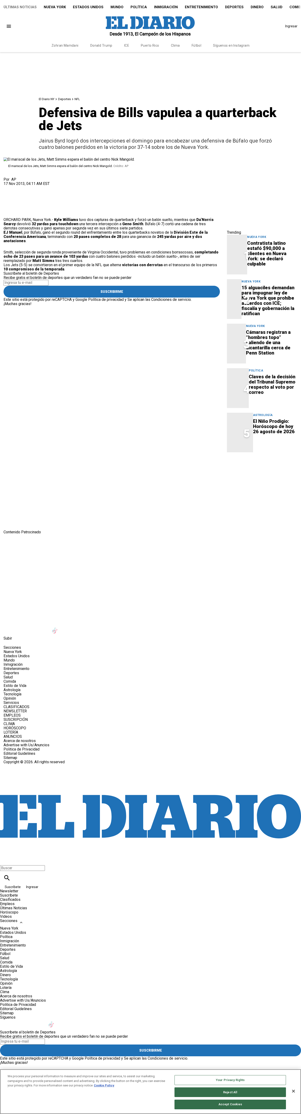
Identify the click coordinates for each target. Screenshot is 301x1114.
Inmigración (166, 7)
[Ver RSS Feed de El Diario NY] (112, 627)
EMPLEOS (12, 715)
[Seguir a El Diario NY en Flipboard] (78, 627)
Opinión (10, 698)
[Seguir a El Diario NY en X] (21, 627)
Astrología (263, 415)
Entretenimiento (201, 7)
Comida (10, 681)
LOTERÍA (11, 732)
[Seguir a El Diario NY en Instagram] (32, 627)
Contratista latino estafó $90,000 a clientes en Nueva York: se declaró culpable (266, 253)
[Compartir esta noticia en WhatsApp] (9, 188)
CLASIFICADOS (16, 707)
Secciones (8, 920)
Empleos (7, 904)
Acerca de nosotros (20, 741)
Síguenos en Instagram (231, 45)
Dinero (257, 7)
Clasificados (10, 899)
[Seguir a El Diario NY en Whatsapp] (101, 627)
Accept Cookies (230, 1104)
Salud (276, 7)
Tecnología (12, 694)
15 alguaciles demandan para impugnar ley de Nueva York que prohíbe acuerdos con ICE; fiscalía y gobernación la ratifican (268, 300)
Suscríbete (13, 887)
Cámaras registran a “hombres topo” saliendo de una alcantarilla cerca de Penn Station (268, 342)
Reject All (230, 1092)
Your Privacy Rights (230, 1080)
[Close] (293, 1091)
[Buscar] (7, 878)
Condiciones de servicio (171, 299)
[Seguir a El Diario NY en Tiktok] (55, 627)
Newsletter (9, 891)
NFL (77, 99)
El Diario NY (46, 99)
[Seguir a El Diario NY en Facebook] (9, 627)
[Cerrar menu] (5, 860)
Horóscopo (9, 912)
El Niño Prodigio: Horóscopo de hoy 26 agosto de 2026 (274, 426)
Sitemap (10, 757)
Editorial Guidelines (19, 753)
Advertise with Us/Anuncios (26, 745)
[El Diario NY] (150, 26)
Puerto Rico (150, 45)
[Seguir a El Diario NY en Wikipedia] (90, 627)
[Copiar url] (15, 201)
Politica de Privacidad (22, 749)
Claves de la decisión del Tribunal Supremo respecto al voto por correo (272, 384)
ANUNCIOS (13, 736)
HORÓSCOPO (15, 728)
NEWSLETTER (15, 711)
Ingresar (291, 26)
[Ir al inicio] (150, 554)
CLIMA (9, 724)
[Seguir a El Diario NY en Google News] (67, 627)
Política (139, 7)
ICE (126, 45)
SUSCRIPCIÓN (16, 719)
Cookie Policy (104, 1085)
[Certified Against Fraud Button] (20, 766)
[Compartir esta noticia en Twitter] (32, 188)
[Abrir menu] (9, 26)
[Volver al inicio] (150, 781)
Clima (175, 45)
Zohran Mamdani (65, 45)
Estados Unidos (88, 7)
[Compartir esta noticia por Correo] (43, 188)
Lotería (6, 987)
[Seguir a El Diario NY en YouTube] (44, 627)
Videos (6, 916)
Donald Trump (101, 45)
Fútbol (197, 45)
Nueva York (55, 7)
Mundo (117, 7)
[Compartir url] (9, 212)
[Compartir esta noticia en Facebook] (21, 188)
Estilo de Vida (15, 685)
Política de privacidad (106, 299)
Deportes (234, 7)
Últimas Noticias (20, 7)
